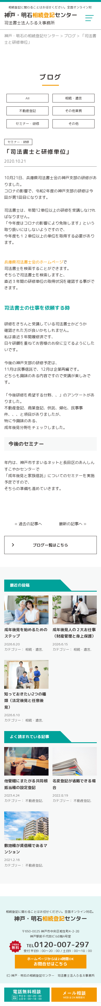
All (27, 98)
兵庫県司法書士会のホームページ (33, 262)
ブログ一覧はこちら (50, 545)
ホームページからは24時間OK (50, 961)
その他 (73, 123)
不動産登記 (27, 110)
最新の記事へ (70, 523)
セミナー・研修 (27, 123)
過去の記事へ (30, 523)
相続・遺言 (73, 98)
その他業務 (73, 110)
